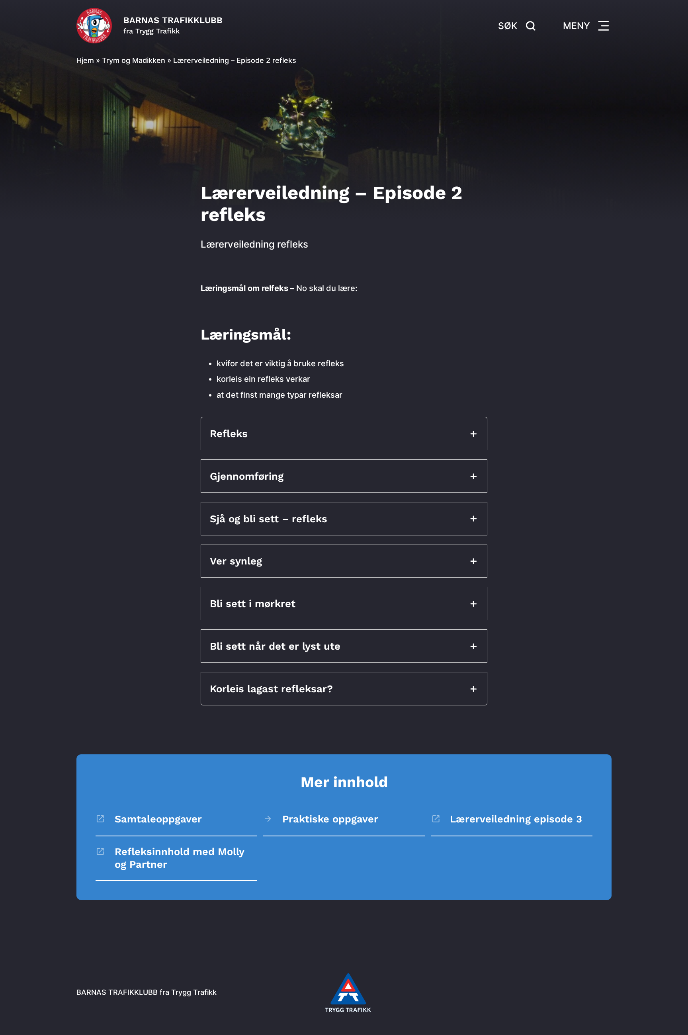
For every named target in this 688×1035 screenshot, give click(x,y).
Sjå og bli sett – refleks (268, 519)
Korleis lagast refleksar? (271, 689)
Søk (507, 25)
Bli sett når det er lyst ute (277, 646)
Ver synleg (237, 561)
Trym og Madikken (133, 60)
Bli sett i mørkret (252, 603)
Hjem (85, 60)
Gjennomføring (246, 476)
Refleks (229, 433)
